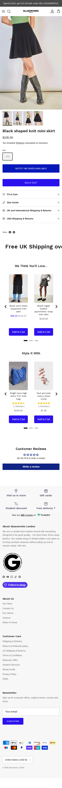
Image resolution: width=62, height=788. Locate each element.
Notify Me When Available (31, 168)
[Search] (10, 11)
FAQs (5, 679)
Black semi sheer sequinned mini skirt (18, 309)
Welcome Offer (10, 660)
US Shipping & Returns (14, 650)
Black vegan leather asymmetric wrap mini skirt (43, 310)
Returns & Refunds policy (15, 646)
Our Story (7, 603)
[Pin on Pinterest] (14, 232)
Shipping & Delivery (12, 641)
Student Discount (11, 664)
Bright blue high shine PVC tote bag (18, 396)
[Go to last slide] (6, 306)
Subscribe (13, 721)
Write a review (31, 466)
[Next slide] (56, 306)
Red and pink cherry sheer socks (44, 396)
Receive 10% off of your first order (31, 4)
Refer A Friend (10, 622)
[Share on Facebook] (10, 232)
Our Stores (8, 613)
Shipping (20, 143)
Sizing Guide (9, 669)
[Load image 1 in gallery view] (31, 63)
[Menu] (3, 11)
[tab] (26, 340)
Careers (7, 618)
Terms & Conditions (12, 655)
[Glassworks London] (31, 11)
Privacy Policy (9, 674)
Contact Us (8, 608)
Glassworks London (16, 768)
